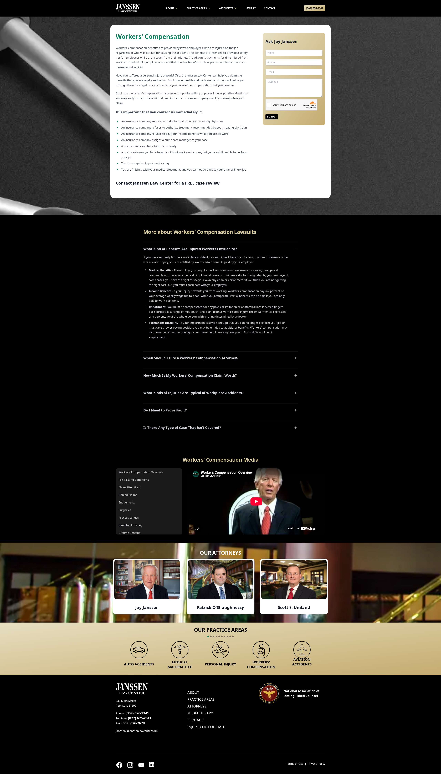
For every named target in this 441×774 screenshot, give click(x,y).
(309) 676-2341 (314, 8)
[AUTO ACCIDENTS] (139, 649)
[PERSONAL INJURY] (220, 649)
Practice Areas (197, 8)
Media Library (200, 713)
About (170, 8)
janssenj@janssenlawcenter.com (137, 731)
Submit (271, 116)
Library (250, 8)
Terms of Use (294, 764)
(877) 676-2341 (139, 718)
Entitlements (127, 502)
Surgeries (125, 510)
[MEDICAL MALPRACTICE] (179, 649)
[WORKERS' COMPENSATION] (261, 649)
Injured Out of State (206, 727)
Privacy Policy (316, 764)
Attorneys (226, 8)
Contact (269, 8)
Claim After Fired (129, 487)
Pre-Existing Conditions (134, 480)
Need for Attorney (130, 525)
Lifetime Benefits (129, 533)
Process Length (129, 518)
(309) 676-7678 (133, 723)
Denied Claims (128, 495)
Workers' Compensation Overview (141, 472)
